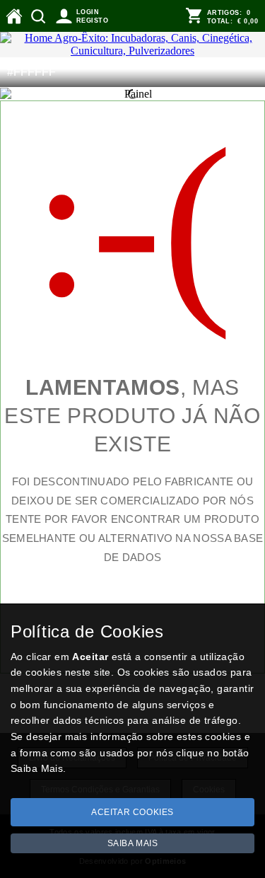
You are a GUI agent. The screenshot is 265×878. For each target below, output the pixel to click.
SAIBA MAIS (132, 843)
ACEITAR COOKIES (132, 812)
